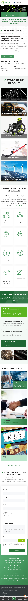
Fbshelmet (11, 595)
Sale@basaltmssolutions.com (16, 568)
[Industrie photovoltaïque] (14, 171)
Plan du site (9, 592)
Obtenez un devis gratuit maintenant (10, 343)
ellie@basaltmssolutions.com (16, 575)
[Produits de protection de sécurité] (14, 109)
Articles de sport (14, 157)
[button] (26, 11)
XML (15, 592)
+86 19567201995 (17, 570)
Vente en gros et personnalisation (8, 13)
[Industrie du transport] (14, 94)
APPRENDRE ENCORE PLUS (18, 385)
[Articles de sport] (14, 149)
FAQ (15, 383)
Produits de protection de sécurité (14, 114)
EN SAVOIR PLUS (14, 100)
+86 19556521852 (17, 562)
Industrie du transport (14, 99)
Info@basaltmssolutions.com (16, 561)
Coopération (7, 420)
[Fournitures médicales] (14, 127)
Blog (4, 457)
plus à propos (7, 56)
